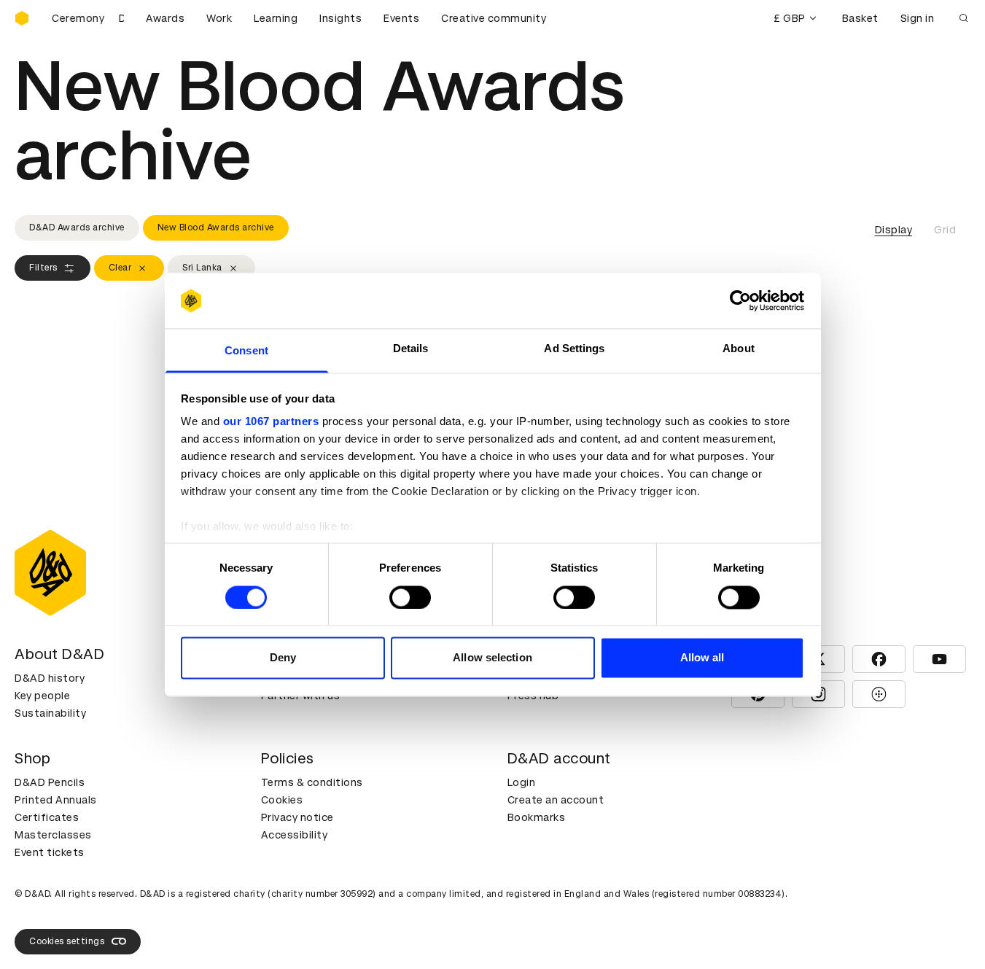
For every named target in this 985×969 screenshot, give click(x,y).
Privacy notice (297, 817)
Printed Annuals (56, 800)
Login (521, 782)
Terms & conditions (312, 782)
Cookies (282, 800)
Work (219, 18)
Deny (283, 658)
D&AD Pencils (50, 782)
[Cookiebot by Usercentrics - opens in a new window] (740, 300)
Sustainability (50, 713)
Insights (340, 18)
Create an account (555, 800)
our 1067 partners (271, 422)
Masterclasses (53, 835)
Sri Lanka (202, 267)
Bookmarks (536, 817)
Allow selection (492, 658)
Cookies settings (66, 941)
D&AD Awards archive (77, 227)
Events (401, 18)
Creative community (493, 18)
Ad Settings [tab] (574, 349)
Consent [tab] (246, 351)
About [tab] (739, 349)
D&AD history (50, 678)
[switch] (410, 597)
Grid (945, 230)
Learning (275, 18)
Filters (43, 267)
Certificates (47, 817)
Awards (165, 18)
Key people (42, 695)
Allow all (702, 658)
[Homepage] (22, 18)
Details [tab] (411, 349)
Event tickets (50, 852)
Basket (860, 18)
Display (894, 230)
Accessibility (294, 835)
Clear (120, 267)
